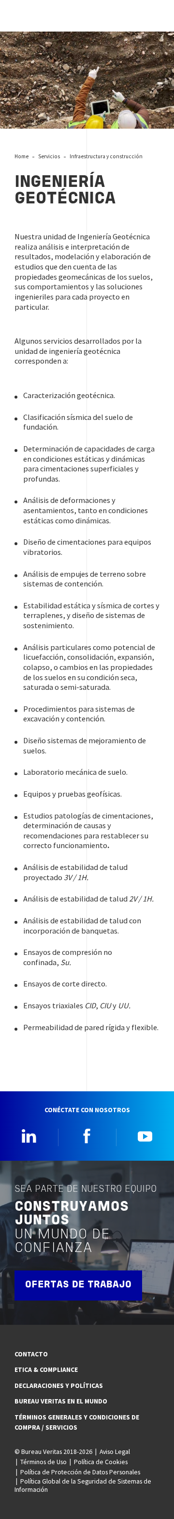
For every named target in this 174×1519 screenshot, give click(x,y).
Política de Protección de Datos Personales (80, 1472)
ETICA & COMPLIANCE (46, 1369)
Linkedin (29, 1136)
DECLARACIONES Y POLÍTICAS (58, 1385)
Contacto (31, 1354)
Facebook (87, 1136)
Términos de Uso (43, 1461)
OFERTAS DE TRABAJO (78, 1285)
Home (21, 156)
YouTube (145, 1136)
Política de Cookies (101, 1461)
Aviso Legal (115, 1451)
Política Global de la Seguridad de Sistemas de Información (82, 1485)
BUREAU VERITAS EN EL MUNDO (60, 1401)
